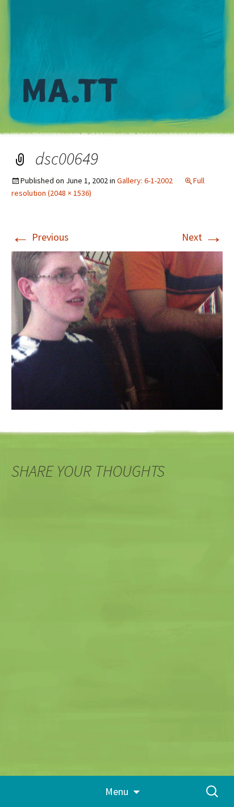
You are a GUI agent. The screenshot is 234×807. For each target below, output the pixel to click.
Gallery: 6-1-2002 (145, 180)
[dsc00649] (117, 329)
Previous (40, 236)
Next (202, 236)
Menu (116, 791)
